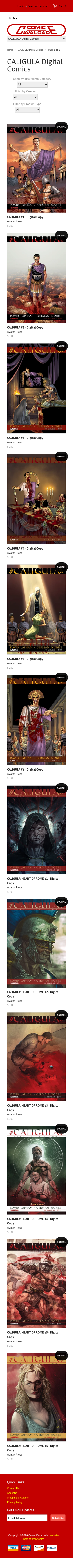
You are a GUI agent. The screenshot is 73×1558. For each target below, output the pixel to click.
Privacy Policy (15, 1502)
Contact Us (13, 1488)
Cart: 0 (62, 6)
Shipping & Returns (18, 1497)
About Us (12, 1493)
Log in (20, 6)
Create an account (38, 6)
